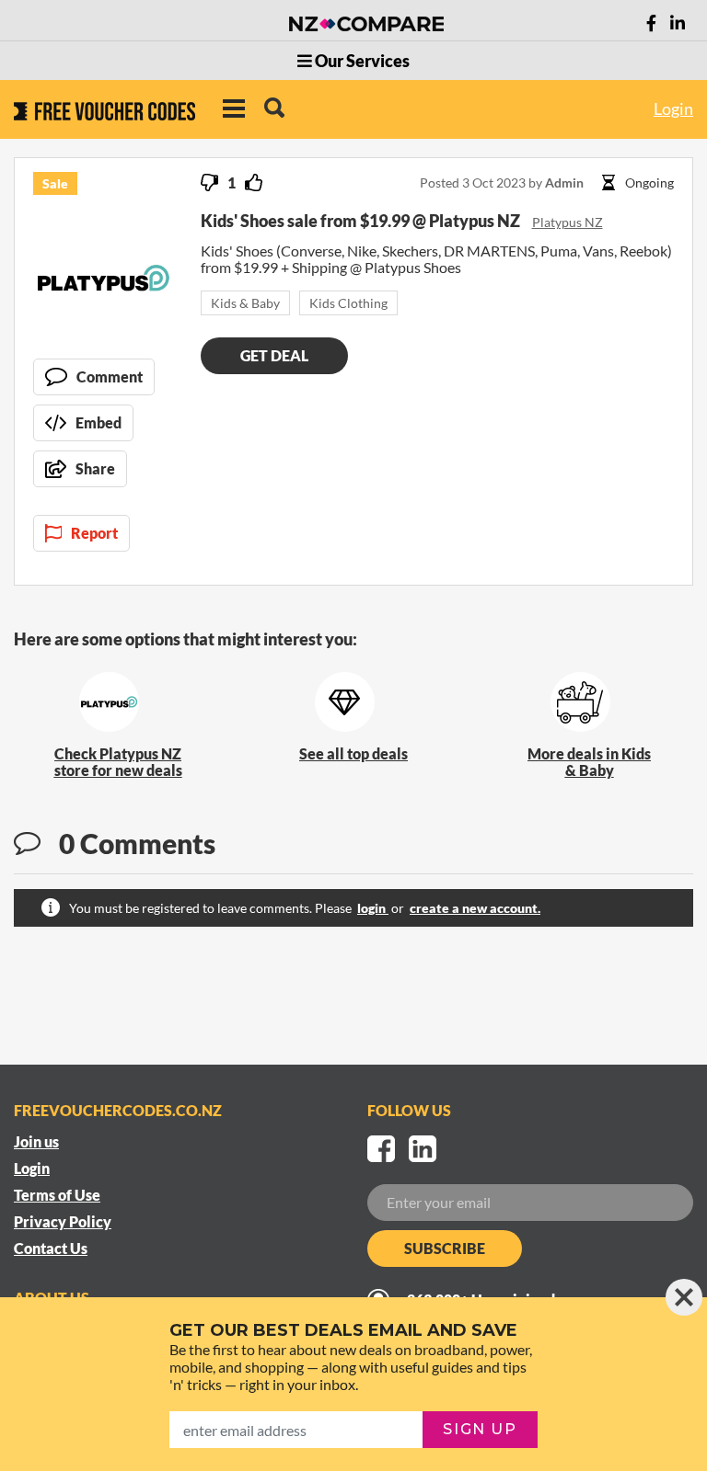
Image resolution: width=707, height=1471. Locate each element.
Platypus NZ (567, 222)
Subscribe (444, 1248)
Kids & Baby (245, 303)
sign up (479, 1429)
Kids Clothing (348, 303)
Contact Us (50, 1248)
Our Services (361, 61)
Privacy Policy (62, 1221)
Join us (36, 1141)
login (372, 908)
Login (673, 108)
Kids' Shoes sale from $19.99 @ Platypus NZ (362, 221)
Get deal (274, 355)
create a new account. (475, 908)
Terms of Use (57, 1194)
